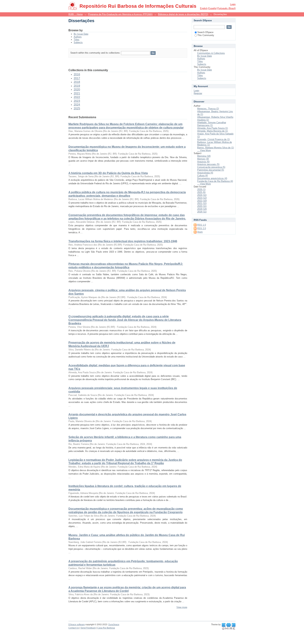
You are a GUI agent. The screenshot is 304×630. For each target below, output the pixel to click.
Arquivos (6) (203, 161)
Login (233, 4)
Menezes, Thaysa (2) (208, 108)
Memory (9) (203, 159)
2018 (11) (202, 211)
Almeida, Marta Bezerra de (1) (212, 131)
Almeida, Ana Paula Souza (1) (212, 128)
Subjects (78, 42)
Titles (76, 39)
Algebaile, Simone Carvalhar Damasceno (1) (211, 124)
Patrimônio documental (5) (210, 170)
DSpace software (76, 624)
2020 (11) (202, 206)
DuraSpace (113, 624)
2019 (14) (202, 209)
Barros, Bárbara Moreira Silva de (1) (215, 147)
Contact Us (73, 628)
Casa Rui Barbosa (106, 628)
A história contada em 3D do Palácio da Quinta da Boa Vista (108, 173)
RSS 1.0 (201, 225)
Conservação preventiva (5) (211, 167)
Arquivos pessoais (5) (208, 164)
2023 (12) (202, 198)
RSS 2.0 (201, 228)
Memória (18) (204, 156)
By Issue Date (81, 34)
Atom (200, 232)
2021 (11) (202, 203)
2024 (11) (202, 195)
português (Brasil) (226, 8)
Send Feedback (88, 628)
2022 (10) (202, 200)
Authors (78, 36)
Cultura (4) (202, 175)
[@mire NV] (229, 626)
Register (198, 93)
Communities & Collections (211, 53)
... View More (204, 150)
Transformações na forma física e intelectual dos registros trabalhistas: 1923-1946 (122, 241)
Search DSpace (205, 32)
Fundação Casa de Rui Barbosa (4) (215, 181)
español (212, 8)
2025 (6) (201, 192)
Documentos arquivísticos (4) (212, 178)
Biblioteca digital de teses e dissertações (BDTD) (183, 14)
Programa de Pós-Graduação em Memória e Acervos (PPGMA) (120, 14)
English (204, 8)
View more (181, 607)
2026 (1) (201, 189)
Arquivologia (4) (205, 172)
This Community (205, 35)
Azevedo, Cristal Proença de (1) (213, 139)
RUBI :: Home (75, 14)
